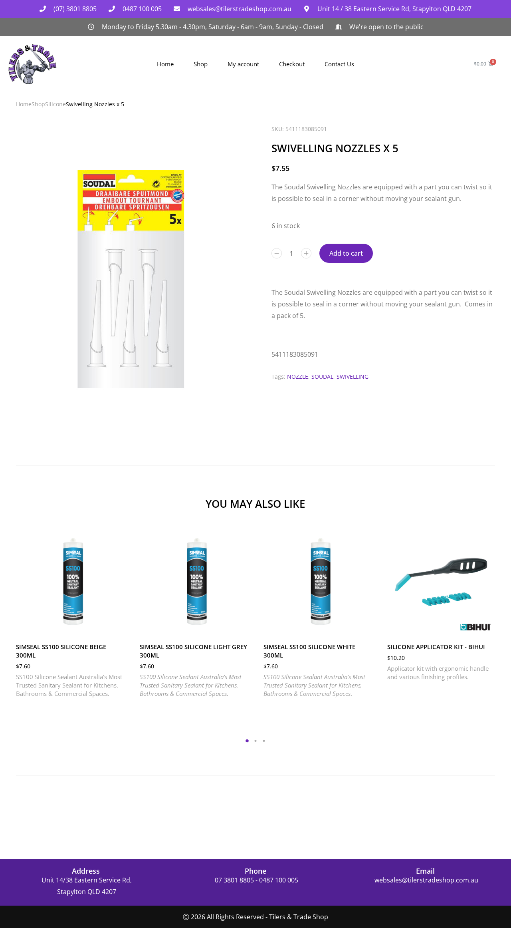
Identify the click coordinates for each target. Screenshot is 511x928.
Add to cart (346, 253)
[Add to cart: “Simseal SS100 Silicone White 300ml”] (363, 627)
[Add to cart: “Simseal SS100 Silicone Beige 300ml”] (116, 627)
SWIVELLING (352, 376)
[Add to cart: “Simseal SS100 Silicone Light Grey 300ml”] (240, 627)
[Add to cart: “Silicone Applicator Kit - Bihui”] (487, 627)
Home (165, 64)
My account (243, 64)
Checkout (292, 64)
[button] (8, 581)
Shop (201, 64)
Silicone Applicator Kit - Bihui (436, 647)
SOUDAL (322, 376)
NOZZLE (297, 376)
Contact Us (339, 64)
